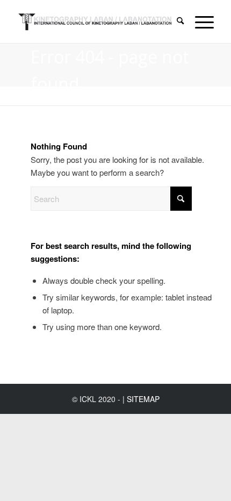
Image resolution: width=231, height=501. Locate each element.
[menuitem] (175, 21)
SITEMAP (143, 398)
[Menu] (199, 21)
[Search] (175, 21)
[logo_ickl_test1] (95, 21)
